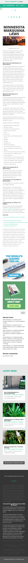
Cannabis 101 (14, 394)
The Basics (21, 394)
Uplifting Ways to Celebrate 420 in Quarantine (14, 420)
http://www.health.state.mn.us (10, 226)
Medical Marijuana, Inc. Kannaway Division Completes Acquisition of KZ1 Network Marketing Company (14, 321)
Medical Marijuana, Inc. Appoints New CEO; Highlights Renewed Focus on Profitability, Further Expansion (14, 326)
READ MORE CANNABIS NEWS (14, 463)
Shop (23, 476)
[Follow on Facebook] (8, 17)
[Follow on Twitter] (11, 17)
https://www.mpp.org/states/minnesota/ (12, 220)
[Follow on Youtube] (19, 17)
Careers (19, 476)
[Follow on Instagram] (14, 17)
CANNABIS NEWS (10, 5)
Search (22, 312)
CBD (15, 177)
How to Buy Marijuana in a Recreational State (11, 393)
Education (15, 476)
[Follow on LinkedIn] (17, 17)
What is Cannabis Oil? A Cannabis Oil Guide (13, 447)
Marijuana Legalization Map (9, 209)
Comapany (9, 476)
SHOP (17, 5)
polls (7, 51)
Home (5, 476)
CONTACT (22, 5)
